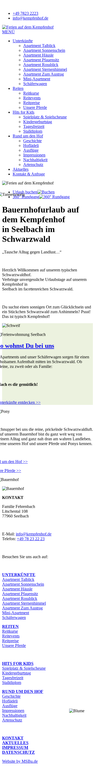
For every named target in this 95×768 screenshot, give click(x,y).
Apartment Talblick (39, 45)
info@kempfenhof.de (33, 534)
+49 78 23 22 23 (31, 538)
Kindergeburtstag (37, 121)
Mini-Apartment (36, 79)
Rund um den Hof (28, 136)
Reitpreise (31, 102)
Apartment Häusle (38, 55)
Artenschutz (33, 164)
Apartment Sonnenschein (44, 50)
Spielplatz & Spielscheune (45, 117)
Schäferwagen (35, 83)
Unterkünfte (23, 41)
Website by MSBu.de (20, 761)
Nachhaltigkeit (35, 160)
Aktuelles (20, 169)
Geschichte (32, 140)
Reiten (18, 88)
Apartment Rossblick (40, 64)
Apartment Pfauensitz (41, 60)
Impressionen (34, 155)
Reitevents (32, 98)
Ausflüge (31, 150)
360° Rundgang (26, 197)
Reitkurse (31, 93)
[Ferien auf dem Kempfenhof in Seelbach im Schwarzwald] (28, 27)
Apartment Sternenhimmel (45, 69)
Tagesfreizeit (33, 126)
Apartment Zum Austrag (43, 74)
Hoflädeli (31, 145)
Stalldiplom (32, 131)
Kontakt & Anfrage (29, 174)
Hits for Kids (23, 112)
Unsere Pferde (35, 107)
